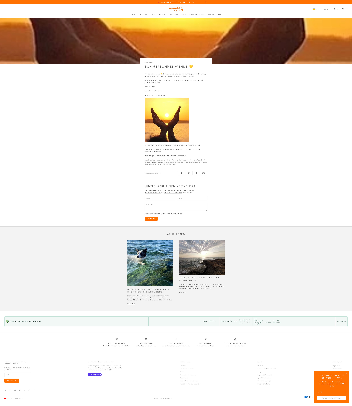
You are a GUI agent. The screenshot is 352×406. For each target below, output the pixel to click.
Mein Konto (183, 372)
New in (153, 15)
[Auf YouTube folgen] (24, 390)
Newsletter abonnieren (331, 398)
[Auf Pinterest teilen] (196, 173)
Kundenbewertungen (264, 381)
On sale (162, 15)
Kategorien (143, 15)
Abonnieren (11, 381)
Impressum (336, 366)
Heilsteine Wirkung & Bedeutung (190, 384)
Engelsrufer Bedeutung (265, 375)
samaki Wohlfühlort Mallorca (193, 15)
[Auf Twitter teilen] (188, 173)
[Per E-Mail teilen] (203, 173)
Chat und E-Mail (184, 346)
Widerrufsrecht (337, 369)
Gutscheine (184, 378)
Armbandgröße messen (188, 375)
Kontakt (211, 15)
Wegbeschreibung (264, 384)
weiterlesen (131, 303)
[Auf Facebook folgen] (5, 390)
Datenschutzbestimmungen (173, 192)
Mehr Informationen (341, 321)
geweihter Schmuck (264, 378)
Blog (219, 15)
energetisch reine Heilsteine (189, 381)
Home (133, 15)
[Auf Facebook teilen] (181, 173)
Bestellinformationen (187, 369)
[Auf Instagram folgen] (15, 390)
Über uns (261, 366)
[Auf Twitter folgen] (10, 390)
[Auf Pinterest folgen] (20, 390)
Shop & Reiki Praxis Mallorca (267, 369)
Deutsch (326, 9)
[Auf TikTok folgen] (29, 390)
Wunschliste (173, 15)
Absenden (151, 218)
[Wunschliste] (343, 9)
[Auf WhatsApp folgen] (34, 390)
